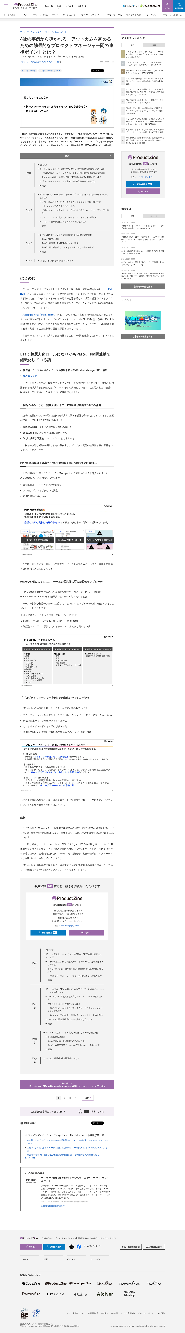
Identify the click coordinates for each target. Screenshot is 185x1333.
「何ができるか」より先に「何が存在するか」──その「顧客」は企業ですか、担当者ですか (144, 63)
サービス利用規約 (128, 1313)
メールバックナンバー (69, 925)
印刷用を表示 (30, 1123)
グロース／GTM (114, 15)
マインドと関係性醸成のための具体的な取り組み (64, 221)
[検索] (25, 15)
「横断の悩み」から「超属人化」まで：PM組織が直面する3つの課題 (73, 172)
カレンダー (83, 5)
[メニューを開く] (6, 6)
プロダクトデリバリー (92, 15)
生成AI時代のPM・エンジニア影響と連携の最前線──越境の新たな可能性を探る (63, 1154)
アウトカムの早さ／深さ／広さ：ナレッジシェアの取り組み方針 (71, 201)
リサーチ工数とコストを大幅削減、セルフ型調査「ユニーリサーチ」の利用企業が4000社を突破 (145, 130)
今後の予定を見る (144, 336)
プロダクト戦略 (40, 15)
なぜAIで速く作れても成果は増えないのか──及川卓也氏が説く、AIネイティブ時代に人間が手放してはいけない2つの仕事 (145, 92)
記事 (59, 5)
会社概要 (114, 1313)
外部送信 (161, 1313)
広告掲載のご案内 (154, 1246)
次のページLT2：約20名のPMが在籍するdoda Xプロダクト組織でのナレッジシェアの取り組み (67, 1085)
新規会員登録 (49, 932)
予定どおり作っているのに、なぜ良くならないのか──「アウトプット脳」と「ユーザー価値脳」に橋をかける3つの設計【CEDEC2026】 (145, 121)
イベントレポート (29, 70)
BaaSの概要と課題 (50, 238)
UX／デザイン (152, 15)
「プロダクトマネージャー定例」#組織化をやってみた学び (69, 181)
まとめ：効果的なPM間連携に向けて (57, 260)
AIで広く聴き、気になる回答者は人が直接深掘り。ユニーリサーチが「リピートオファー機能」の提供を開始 (145, 110)
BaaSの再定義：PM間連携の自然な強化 (60, 243)
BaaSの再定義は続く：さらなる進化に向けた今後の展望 (68, 247)
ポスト (98, 70)
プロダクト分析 (133, 15)
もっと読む (30, 1157)
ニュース (49, 5)
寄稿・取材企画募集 (131, 1246)
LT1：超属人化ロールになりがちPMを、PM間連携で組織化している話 (72, 168)
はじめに (44, 164)
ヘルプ (67, 1313)
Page (29, 210)
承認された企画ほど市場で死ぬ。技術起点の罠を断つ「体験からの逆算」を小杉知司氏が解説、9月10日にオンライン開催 (145, 140)
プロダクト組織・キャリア (50, 70)
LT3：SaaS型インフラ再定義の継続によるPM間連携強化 (66, 234)
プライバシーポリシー (146, 1313)
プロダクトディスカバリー (64, 15)
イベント (70, 5)
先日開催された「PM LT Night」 (40, 314)
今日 (132, 45)
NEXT (87, 1098)
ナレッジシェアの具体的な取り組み (58, 205)
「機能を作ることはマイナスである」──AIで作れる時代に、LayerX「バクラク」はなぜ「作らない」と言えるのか (145, 54)
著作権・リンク (79, 1313)
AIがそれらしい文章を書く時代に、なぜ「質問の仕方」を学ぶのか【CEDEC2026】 (145, 71)
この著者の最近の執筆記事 (53, 1205)
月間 (154, 45)
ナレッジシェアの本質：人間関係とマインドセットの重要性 (69, 217)
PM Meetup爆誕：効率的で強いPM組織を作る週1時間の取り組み (71, 177)
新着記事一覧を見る (143, 286)
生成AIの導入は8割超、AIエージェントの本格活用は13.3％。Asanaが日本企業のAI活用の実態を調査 (145, 81)
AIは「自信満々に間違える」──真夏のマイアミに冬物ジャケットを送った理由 (144, 101)
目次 (67, 155)
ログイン (87, 932)
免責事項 (104, 1313)
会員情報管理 (93, 1313)
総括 (44, 185)
